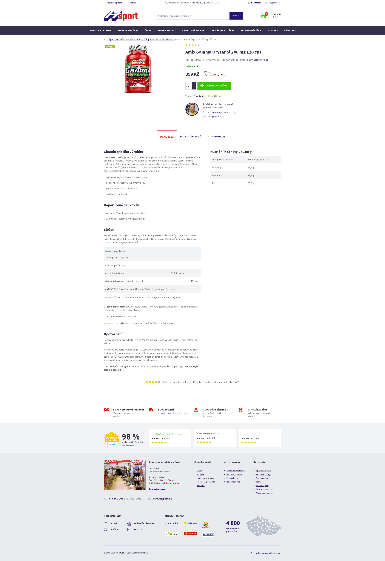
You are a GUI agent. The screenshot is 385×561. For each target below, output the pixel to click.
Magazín (200, 474)
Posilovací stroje (100, 30)
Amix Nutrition (200, 96)
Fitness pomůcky (128, 30)
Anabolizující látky (165, 39)
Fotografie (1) (216, 136)
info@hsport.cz (216, 116)
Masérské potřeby (223, 30)
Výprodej (290, 30)
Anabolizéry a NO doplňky (140, 39)
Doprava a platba (114, 3)
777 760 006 (214, 112)
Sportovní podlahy (194, 30)
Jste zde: (105, 39)
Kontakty (201, 485)
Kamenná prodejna (205, 478)
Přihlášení (256, 2)
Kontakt (132, 3)
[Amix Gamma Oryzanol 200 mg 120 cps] (139, 92)
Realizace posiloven (206, 481)
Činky (148, 30)
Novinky (273, 30)
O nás (199, 470)
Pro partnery (232, 478)
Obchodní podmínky (235, 470)
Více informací (261, 59)
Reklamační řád (233, 481)
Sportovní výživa (251, 30)
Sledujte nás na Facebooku (267, 553)
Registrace (274, 2)
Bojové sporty (167, 30)
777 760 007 (197, 2)
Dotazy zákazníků (191, 136)
